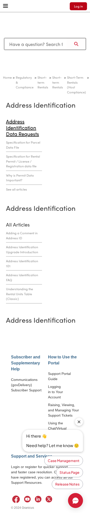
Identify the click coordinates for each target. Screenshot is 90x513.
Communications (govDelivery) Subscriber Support (26, 385)
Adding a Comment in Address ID (22, 235)
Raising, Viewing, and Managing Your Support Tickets (63, 410)
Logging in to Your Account (55, 392)
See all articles (16, 189)
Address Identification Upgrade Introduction (22, 249)
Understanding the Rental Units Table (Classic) (19, 293)
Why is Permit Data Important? (20, 178)
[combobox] (35, 44)
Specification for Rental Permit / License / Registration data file (23, 161)
